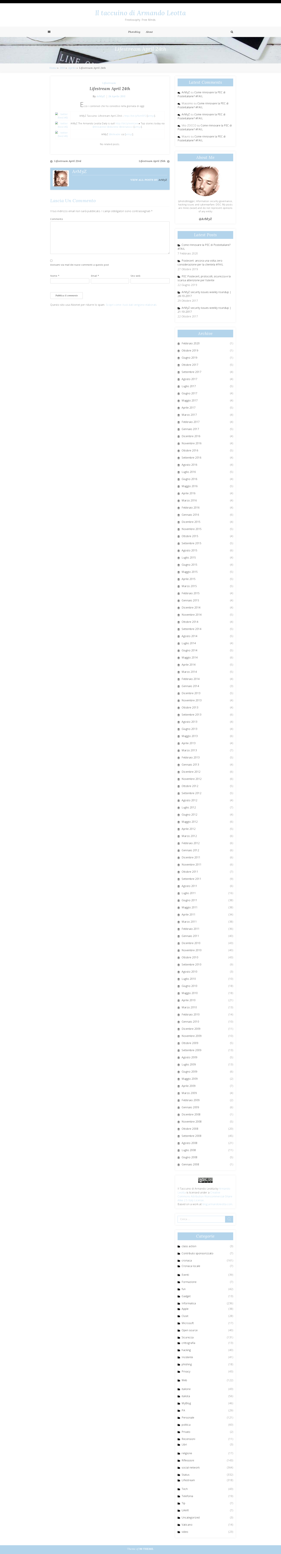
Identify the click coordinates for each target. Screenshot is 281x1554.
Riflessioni (188, 1460)
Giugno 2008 (189, 1157)
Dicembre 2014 (191, 607)
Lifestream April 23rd (67, 161)
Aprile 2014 (189, 664)
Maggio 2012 (190, 821)
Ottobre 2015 (190, 536)
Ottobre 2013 (190, 707)
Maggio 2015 (190, 572)
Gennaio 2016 (190, 514)
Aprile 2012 (189, 829)
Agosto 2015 (189, 550)
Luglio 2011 (189, 893)
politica (186, 1424)
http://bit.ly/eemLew (127, 123)
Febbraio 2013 (191, 757)
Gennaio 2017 (190, 429)
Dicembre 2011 (191, 857)
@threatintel (99, 126)
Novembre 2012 (192, 779)
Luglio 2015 (189, 557)
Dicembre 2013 (191, 693)
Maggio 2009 (190, 1079)
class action (189, 1246)
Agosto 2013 (189, 722)
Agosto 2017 (189, 379)
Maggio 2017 (190, 400)
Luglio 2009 (189, 1064)
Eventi (185, 1275)
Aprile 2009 (189, 1086)
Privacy (186, 1371)
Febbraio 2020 (191, 343)
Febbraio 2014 (191, 679)
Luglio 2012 (189, 807)
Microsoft (188, 1323)
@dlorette (113, 126)
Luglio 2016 (189, 472)
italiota (186, 1396)
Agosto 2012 (189, 800)
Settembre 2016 (191, 457)
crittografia (188, 1343)
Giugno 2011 (189, 900)
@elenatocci (126, 126)
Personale (188, 1417)
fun (184, 1289)
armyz (151, 115)
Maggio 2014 (190, 657)
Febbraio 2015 (191, 593)
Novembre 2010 (192, 950)
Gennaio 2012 (190, 850)
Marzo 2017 (189, 415)
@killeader (115, 134)
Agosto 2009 (189, 1057)
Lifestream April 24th (110, 88)
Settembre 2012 (191, 793)
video (185, 1532)
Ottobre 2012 (190, 786)
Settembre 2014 (191, 629)
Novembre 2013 (192, 700)
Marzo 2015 (189, 586)
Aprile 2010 (189, 1000)
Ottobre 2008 (190, 1128)
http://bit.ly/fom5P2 (135, 115)
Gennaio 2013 (190, 764)
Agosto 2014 (189, 636)
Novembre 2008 (192, 1121)
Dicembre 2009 (191, 1029)
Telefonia (187, 1496)
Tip (183, 1503)
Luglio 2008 (189, 1150)
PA (183, 1410)
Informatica (189, 1303)
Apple (185, 1309)
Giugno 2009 (189, 1071)
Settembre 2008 (191, 1136)
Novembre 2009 (192, 1036)
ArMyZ (100, 96)
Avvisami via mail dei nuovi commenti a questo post (79, 264)
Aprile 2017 (189, 407)
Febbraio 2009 (191, 1100)
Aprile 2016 (189, 493)
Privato (186, 1432)
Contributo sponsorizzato (197, 1253)
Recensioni (188, 1439)
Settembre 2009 (191, 1050)
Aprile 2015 (189, 579)
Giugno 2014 (189, 650)
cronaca (187, 1260)
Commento (56, 219)
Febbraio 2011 (191, 929)
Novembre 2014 (192, 614)
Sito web (135, 275)
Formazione (189, 1282)
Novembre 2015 (192, 529)
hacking (186, 1350)
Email (95, 275)
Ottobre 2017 (190, 365)
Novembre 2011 (192, 864)
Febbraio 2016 (191, 507)
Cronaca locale (191, 1266)
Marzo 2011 (189, 921)
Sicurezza (188, 1337)
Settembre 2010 (191, 964)
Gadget (186, 1296)
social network (191, 1467)
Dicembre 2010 (191, 943)
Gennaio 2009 (190, 1107)
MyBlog (186, 1403)
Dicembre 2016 (191, 436)
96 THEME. (146, 1548)
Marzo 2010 (189, 1007)
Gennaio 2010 (190, 1021)
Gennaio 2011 (190, 936)
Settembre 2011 (191, 879)
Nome (54, 275)
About (149, 31)
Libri (184, 1444)
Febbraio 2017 (191, 422)
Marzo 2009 (189, 1093)
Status (185, 1474)
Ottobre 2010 (190, 957)
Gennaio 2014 (190, 686)
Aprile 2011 (189, 914)
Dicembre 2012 (191, 772)
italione (186, 1389)
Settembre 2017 (191, 372)
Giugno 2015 (189, 564)
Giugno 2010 (189, 986)
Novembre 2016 (192, 443)
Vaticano (187, 1524)
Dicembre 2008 (191, 1114)
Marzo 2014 (189, 672)
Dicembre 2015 (191, 522)
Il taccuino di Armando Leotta (140, 13)
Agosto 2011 (189, 886)
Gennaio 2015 (190, 600)
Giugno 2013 (189, 729)
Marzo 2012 (189, 836)
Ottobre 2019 (190, 350)
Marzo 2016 (189, 500)
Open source (190, 1330)
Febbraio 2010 (191, 1014)
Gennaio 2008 (190, 1164)
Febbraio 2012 (191, 843)
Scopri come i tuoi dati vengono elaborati (131, 305)
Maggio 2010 (190, 993)
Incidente (187, 1357)
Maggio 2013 (190, 736)
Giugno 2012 (189, 814)
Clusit (185, 1316)
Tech (185, 1489)
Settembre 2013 (191, 714)
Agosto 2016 (189, 465)
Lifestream (109, 83)
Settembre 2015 (191, 543)
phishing (187, 1364)
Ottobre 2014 (190, 622)
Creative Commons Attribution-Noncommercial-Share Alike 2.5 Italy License (205, 1196)
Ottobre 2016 (190, 450)
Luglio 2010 (189, 979)
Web (184, 1380)
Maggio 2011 (190, 907)
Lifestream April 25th (152, 161)
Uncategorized (191, 1517)
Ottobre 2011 (190, 871)
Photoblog (134, 31)
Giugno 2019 (189, 357)
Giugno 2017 (189, 393)
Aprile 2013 (189, 743)
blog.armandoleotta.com (217, 1204)
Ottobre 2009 (190, 1043)
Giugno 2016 (189, 479)
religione (187, 1453)
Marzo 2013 (189, 750)
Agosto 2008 (189, 1143)
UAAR (185, 1510)
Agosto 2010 (189, 971)
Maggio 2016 (190, 486)
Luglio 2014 (189, 643)
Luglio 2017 (189, 386)
